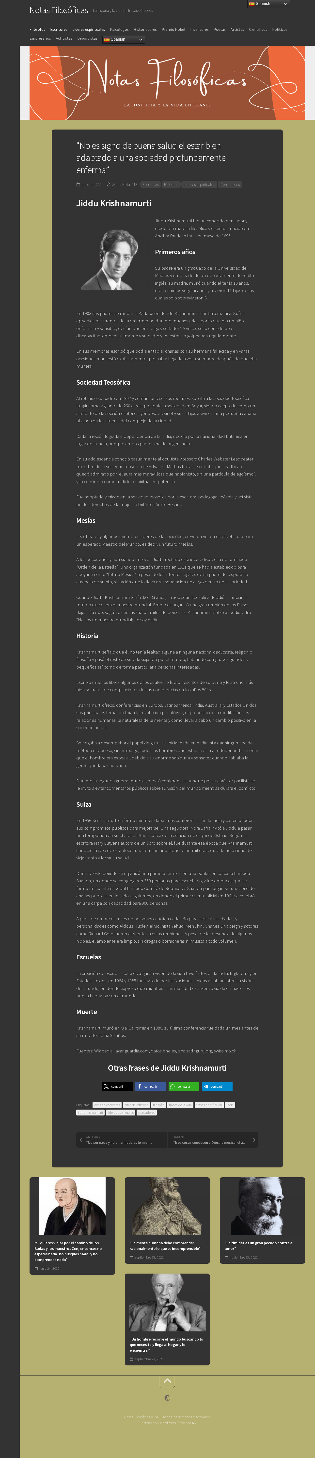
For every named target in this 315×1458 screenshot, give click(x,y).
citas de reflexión (136, 1105)
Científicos (258, 29)
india (230, 1105)
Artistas (237, 29)
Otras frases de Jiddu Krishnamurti (167, 1068)
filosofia (158, 1105)
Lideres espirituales (88, 29)
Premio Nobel (173, 29)
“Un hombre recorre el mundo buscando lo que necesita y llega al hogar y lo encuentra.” (166, 1345)
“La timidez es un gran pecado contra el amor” (259, 1245)
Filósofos (37, 29)
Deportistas (87, 38)
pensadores (146, 1112)
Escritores (58, 29)
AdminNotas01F (124, 184)
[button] (117, 1086)
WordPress (167, 1423)
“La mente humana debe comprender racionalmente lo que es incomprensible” (165, 1245)
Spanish (117, 39)
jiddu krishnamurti (90, 1112)
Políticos (279, 29)
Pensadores (230, 184)
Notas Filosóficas (59, 10)
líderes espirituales (121, 1112)
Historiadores (145, 29)
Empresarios (40, 38)
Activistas (64, 38)
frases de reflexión (209, 1105)
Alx (194, 1423)
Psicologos (119, 29)
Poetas (220, 29)
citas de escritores (107, 1105)
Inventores (199, 29)
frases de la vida (180, 1105)
